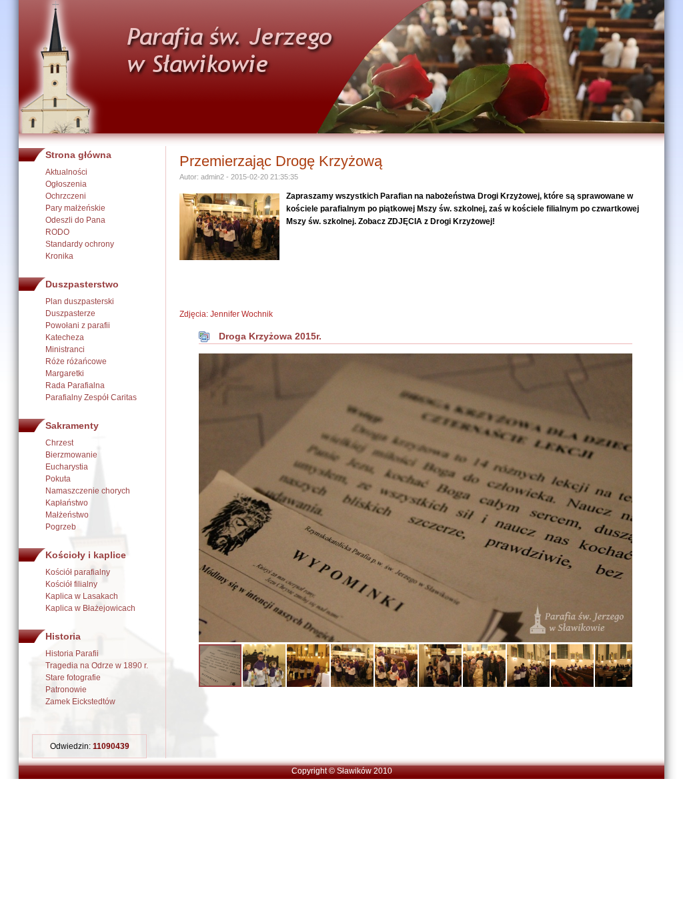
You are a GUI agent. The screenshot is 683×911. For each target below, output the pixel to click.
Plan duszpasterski (79, 301)
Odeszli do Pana (75, 220)
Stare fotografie (73, 677)
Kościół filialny (71, 584)
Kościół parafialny (77, 572)
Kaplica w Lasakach (81, 596)
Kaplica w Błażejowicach (90, 608)
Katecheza (64, 337)
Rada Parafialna (75, 385)
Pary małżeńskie (75, 208)
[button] (620, 365)
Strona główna (78, 154)
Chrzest (59, 442)
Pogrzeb (60, 527)
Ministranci (65, 349)
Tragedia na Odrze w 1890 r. (96, 665)
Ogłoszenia (66, 184)
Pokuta (58, 479)
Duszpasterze (70, 313)
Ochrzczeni (65, 196)
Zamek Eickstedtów (80, 701)
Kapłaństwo (66, 503)
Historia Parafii (72, 653)
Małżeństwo (67, 515)
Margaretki (64, 373)
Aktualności (66, 172)
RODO (57, 232)
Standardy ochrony (79, 244)
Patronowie (66, 689)
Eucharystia (66, 467)
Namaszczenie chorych (87, 491)
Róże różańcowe (76, 361)
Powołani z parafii (77, 325)
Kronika (59, 256)
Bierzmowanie (71, 455)
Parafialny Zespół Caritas (91, 397)
